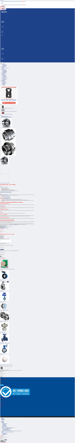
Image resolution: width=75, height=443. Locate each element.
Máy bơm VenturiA (4, 66)
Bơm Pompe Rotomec (5, 65)
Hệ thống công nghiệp (5, 434)
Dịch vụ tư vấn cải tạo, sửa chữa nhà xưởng (7, 40)
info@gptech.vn (3, 227)
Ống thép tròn (4, 76)
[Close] (0, 251)
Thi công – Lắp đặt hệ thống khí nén (6, 18)
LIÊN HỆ (2, 435)
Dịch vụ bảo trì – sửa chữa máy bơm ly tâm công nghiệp (8, 31)
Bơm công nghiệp (4, 24)
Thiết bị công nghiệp (5, 25)
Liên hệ (2, 2)
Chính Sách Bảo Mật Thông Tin (6, 9)
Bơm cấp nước (4, 73)
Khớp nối (6, 192)
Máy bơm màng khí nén (3, 399)
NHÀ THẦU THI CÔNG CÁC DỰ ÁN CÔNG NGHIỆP (8, 43)
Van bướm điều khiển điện (3, 301)
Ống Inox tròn (4, 75)
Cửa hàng (3, 38)
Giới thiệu (3, 14)
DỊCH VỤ (3, 11)
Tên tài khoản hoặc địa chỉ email (3, 437)
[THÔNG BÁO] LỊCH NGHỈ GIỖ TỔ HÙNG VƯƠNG (6, 117)
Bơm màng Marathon (5, 71)
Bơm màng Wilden (4, 72)
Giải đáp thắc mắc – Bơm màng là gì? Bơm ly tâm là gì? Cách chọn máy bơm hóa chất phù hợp (12, 13)
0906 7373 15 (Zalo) (4, 381)
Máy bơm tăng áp (4, 79)
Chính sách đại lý (4, 10)
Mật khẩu (1, 438)
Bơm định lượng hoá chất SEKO (4, 401)
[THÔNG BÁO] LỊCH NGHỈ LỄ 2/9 (4, 116)
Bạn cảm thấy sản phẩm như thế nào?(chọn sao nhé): (5, 245)
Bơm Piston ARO (4, 64)
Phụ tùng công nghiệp (5, 53)
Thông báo (4, 34)
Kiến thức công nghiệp (5, 33)
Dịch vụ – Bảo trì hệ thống (5, 12)
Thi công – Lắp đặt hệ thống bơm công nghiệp (7, 17)
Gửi (0, 256)
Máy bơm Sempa (3, 80)
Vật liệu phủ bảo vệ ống (5, 77)
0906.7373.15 (3, 226)
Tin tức (2, 3)
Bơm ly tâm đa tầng (5, 78)
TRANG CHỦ (2, 21)
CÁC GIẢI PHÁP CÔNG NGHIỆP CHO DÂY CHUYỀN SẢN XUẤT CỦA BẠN (10, 36)
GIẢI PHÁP (2, 26)
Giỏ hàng (3, 41)
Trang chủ (4, 19)
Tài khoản (4, 16)
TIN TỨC (2, 32)
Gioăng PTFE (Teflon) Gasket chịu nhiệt (4, 310)
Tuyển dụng (4, 47)
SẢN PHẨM (2, 22)
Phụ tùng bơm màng (5, 82)
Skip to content (1, 0)
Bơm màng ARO (4, 69)
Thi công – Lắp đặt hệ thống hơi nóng (6, 28)
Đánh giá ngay (1, 238)
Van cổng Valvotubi (3, 402)
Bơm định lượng (3, 67)
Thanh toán (4, 44)
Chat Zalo (2, 440)
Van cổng (3, 84)
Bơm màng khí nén (4, 425)
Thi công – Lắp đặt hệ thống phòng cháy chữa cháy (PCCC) (9, 27)
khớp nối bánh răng (7, 198)
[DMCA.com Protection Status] (2, 385)
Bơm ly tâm (2, 68)
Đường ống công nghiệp (5, 23)
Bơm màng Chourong (5, 70)
